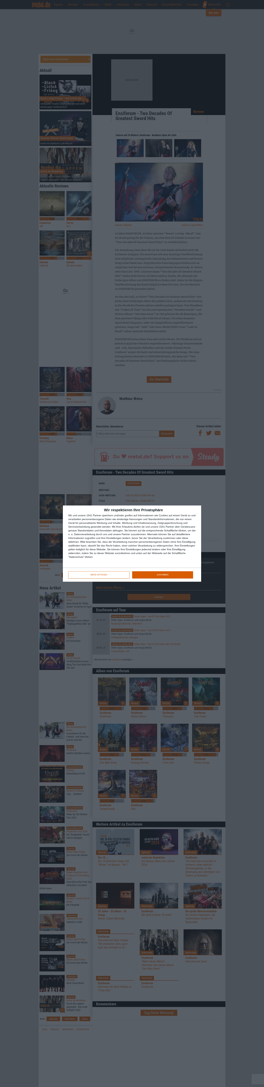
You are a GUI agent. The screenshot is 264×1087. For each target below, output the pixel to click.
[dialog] (132, 543)
